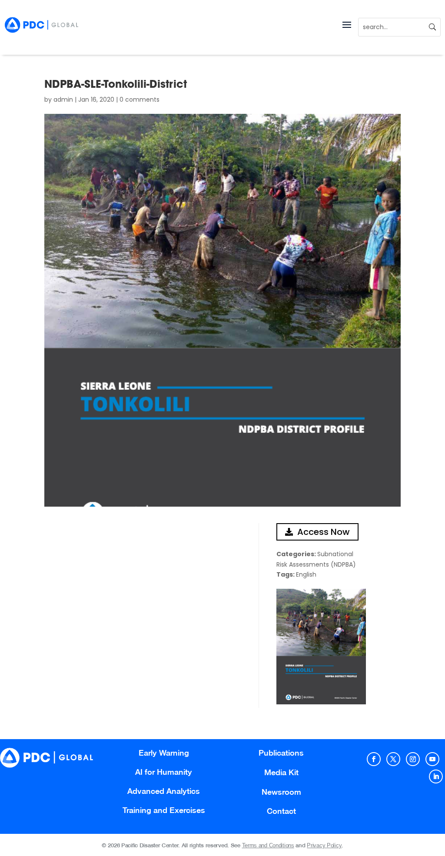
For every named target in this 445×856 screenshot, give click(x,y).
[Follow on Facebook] (374, 759)
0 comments (139, 99)
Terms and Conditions (268, 845)
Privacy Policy (324, 845)
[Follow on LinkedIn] (436, 776)
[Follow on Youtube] (432, 759)
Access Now (323, 532)
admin (63, 99)
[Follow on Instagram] (413, 759)
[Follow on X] (393, 759)
